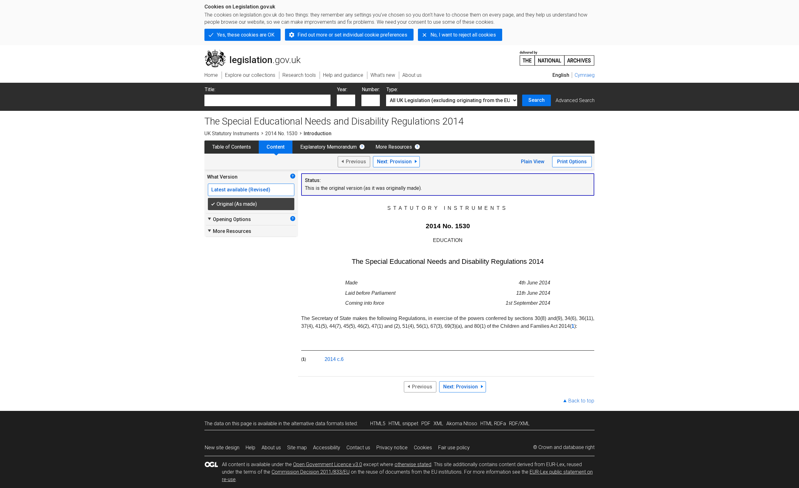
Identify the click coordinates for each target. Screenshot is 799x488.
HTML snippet (403, 423)
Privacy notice (392, 448)
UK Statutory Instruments (231, 133)
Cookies (423, 448)
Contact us (358, 448)
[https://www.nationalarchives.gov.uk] (557, 55)
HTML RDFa (493, 423)
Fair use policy (454, 448)
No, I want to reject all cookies (463, 35)
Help (250, 448)
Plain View (532, 162)
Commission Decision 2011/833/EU (311, 472)
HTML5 (377, 423)
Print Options (572, 162)
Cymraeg (585, 75)
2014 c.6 (334, 359)
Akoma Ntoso (461, 423)
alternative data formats (317, 423)
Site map (297, 448)
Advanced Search (575, 100)
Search (536, 100)
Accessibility (326, 448)
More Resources (393, 147)
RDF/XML (519, 423)
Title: (210, 89)
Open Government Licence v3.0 (327, 464)
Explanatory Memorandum (328, 147)
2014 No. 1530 (281, 133)
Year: (342, 89)
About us (271, 448)
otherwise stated (413, 464)
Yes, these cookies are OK (245, 35)
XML (438, 423)
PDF (425, 423)
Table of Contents (231, 147)
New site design (222, 448)
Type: (392, 89)
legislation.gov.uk (256, 52)
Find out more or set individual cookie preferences (352, 35)
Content (276, 147)
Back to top (581, 401)
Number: (371, 89)
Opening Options (229, 219)
